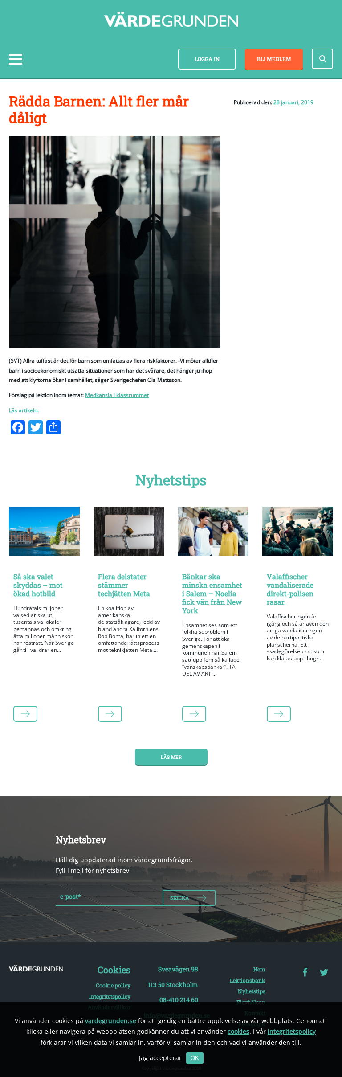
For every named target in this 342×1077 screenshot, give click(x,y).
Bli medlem (274, 58)
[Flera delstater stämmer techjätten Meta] (129, 533)
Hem (259, 969)
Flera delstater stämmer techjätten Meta (124, 585)
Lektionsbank (247, 980)
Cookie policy (113, 985)
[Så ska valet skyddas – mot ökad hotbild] (44, 533)
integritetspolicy (292, 1031)
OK (195, 1058)
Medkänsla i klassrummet (117, 395)
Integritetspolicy (109, 996)
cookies (238, 1031)
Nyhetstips (251, 991)
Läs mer (171, 757)
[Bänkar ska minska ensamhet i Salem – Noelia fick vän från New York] (213, 533)
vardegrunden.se (110, 1020)
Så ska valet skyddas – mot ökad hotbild (38, 585)
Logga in (207, 58)
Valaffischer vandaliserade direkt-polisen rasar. (290, 589)
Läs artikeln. (24, 410)
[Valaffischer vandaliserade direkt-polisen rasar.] (298, 533)
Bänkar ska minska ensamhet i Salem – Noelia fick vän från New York (212, 593)
